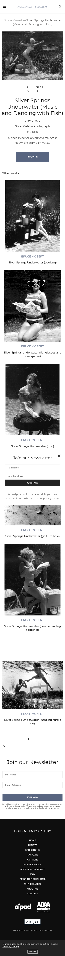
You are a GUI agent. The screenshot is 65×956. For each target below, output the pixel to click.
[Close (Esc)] (59, 456)
